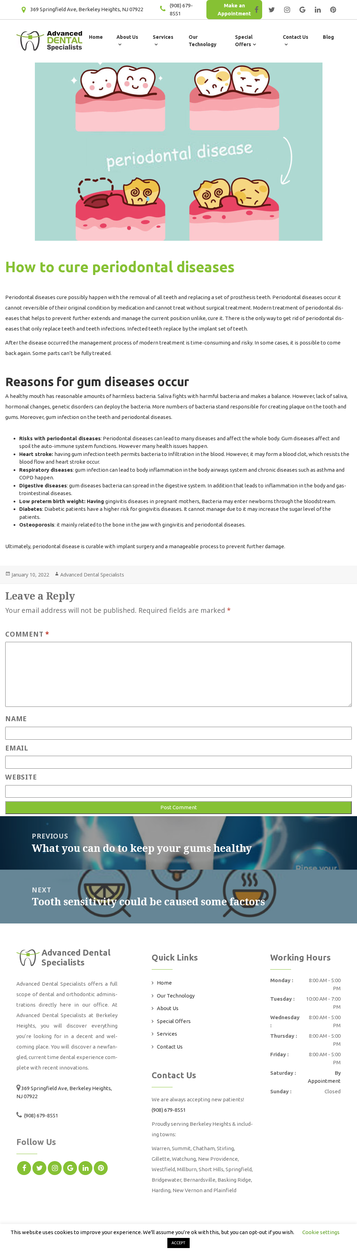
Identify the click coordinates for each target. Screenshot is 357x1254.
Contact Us (170, 1047)
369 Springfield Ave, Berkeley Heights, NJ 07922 (86, 9)
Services (167, 1034)
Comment (27, 634)
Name (16, 718)
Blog (328, 37)
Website (21, 777)
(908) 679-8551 (40, 1115)
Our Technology (176, 996)
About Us (167, 1008)
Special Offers (174, 1021)
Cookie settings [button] (321, 1232)
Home (96, 37)
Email (16, 748)
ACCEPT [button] (178, 1243)
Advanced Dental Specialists (92, 574)
